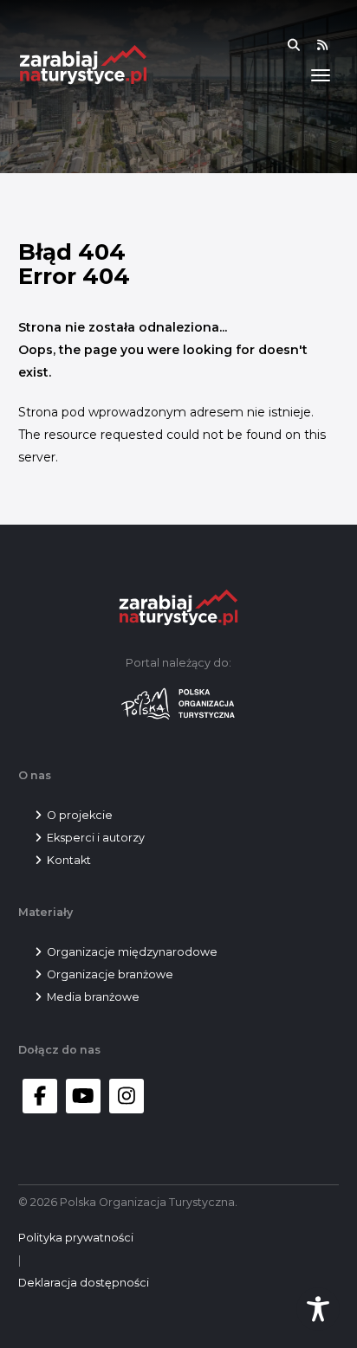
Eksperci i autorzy (96, 837)
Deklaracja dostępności (83, 1282)
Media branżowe (93, 996)
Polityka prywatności (75, 1237)
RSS (333, 45)
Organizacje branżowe (110, 974)
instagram (126, 1095)
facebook (40, 1095)
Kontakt (69, 860)
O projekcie (80, 815)
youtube (83, 1095)
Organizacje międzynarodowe (132, 951)
